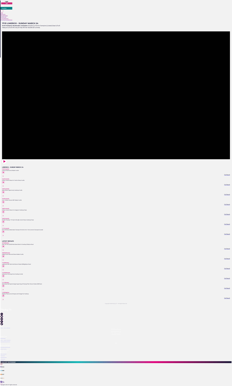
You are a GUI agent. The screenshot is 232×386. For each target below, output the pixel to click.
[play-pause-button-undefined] (2, 369)
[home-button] (2, 5)
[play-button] (116, 161)
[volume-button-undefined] (2, 376)
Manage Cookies (4, 350)
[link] (6, 13)
